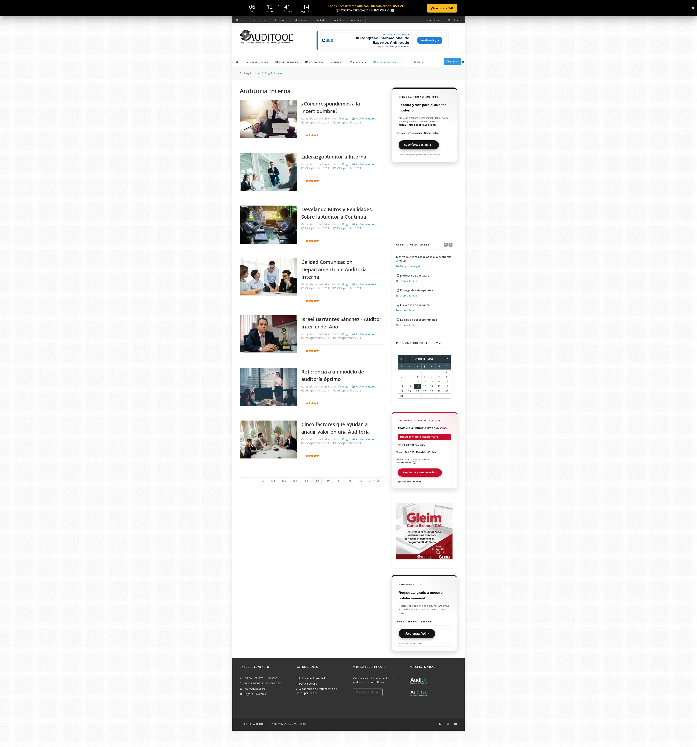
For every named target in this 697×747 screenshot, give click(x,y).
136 (327, 480)
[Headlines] (267, 37)
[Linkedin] (447, 724)
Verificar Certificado (368, 692)
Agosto (421, 358)
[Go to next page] (369, 480)
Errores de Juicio (408, 281)
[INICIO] (237, 62)
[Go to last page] (378, 480)
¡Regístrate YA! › (417, 633)
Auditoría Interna (366, 118)
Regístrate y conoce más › (420, 472)
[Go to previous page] (252, 480)
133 (295, 480)
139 (360, 480)
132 (284, 480)
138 (349, 480)
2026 (430, 358)
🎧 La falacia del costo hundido (416, 319)
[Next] (451, 245)
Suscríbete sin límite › (418, 144)
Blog (345, 118)
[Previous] (446, 245)
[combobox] (427, 61)
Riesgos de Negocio (410, 266)
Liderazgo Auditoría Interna (333, 156)
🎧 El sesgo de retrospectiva (414, 290)
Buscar (453, 61)
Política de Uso (308, 683)
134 (305, 480)
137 (338, 480)
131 (273, 480)
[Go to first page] (244, 480)
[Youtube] (455, 724)
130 (262, 480)
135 (316, 480)
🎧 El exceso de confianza (413, 305)
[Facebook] (440, 724)
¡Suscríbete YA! (442, 8)
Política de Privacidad (312, 678)
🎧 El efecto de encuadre (412, 275)
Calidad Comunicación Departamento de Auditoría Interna (334, 269)
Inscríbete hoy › (430, 40)
